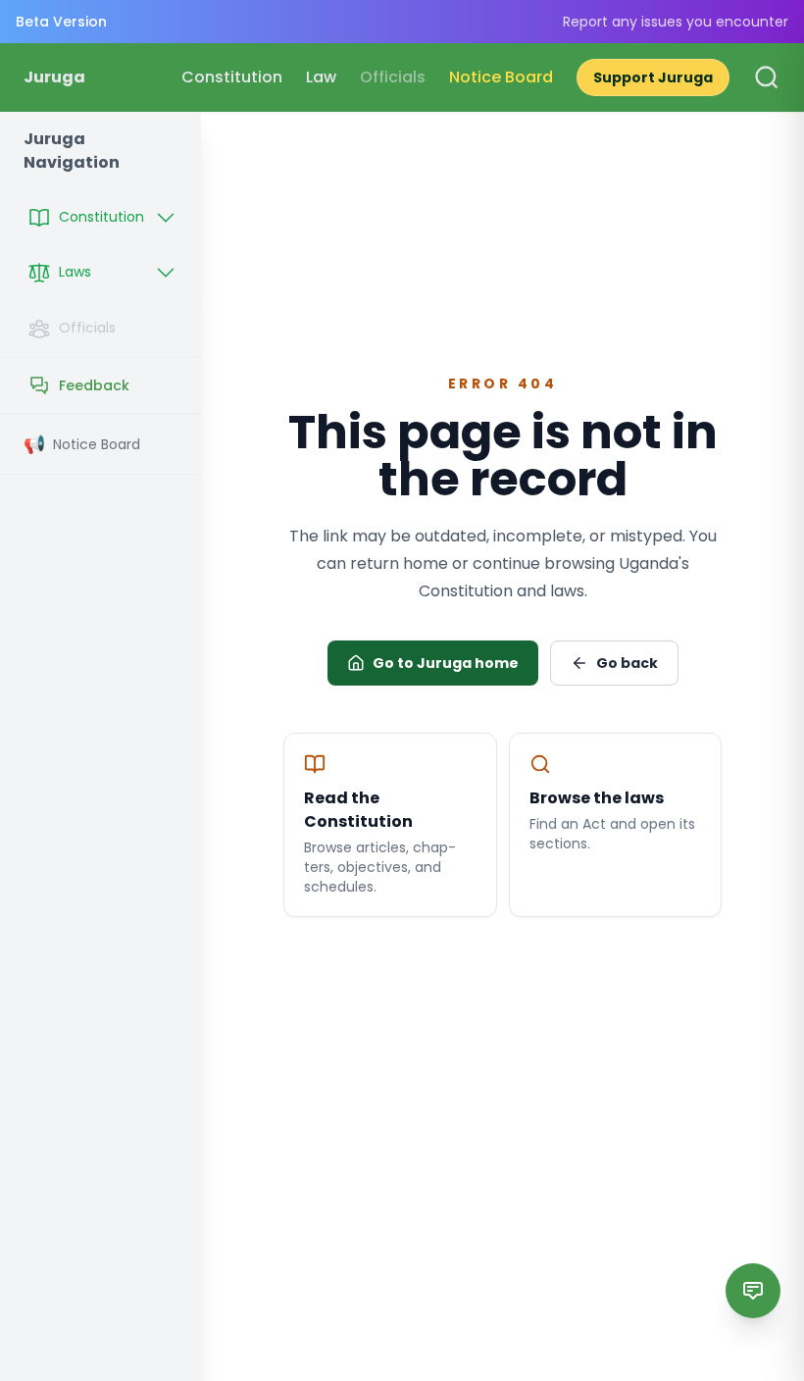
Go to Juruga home (446, 663)
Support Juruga (653, 77)
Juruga (54, 77)
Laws (75, 271)
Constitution (231, 77)
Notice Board (501, 77)
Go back (627, 663)
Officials (393, 77)
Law (321, 77)
